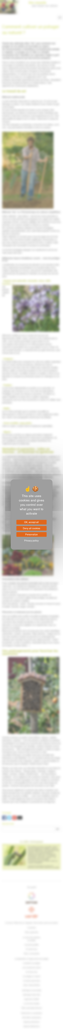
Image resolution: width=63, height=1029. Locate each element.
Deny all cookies (31, 528)
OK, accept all (31, 522)
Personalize (31, 534)
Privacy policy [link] (31, 540)
